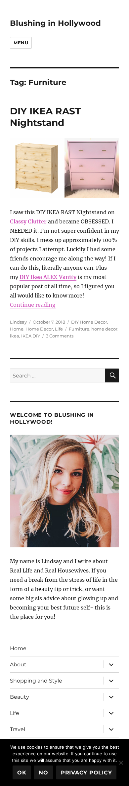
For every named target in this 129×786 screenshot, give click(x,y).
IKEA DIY (30, 335)
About (18, 664)
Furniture (79, 329)
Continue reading (33, 304)
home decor (104, 329)
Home (16, 329)
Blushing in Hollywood (55, 23)
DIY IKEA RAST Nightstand (45, 116)
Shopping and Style (36, 681)
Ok (21, 772)
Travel (17, 729)
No (43, 772)
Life (59, 329)
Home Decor (39, 329)
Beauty (19, 697)
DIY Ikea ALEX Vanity (48, 277)
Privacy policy (86, 772)
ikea (14, 335)
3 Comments (59, 335)
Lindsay (18, 322)
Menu (21, 42)
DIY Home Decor (89, 322)
